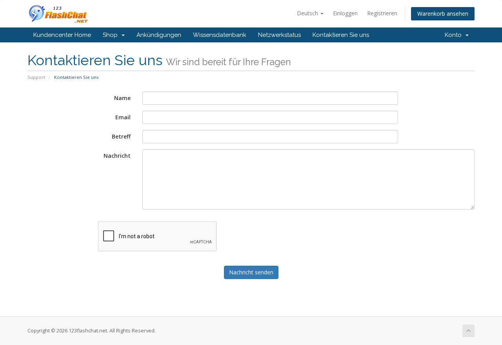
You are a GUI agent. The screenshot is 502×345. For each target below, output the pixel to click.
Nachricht (117, 155)
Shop (112, 34)
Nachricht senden (251, 272)
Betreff (121, 136)
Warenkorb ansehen (442, 13)
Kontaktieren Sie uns (341, 34)
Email (123, 117)
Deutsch (308, 13)
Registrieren (382, 13)
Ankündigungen (158, 34)
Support (36, 77)
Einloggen (345, 13)
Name (122, 98)
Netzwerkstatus (279, 34)
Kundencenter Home (62, 34)
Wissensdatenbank (219, 34)
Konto (455, 34)
